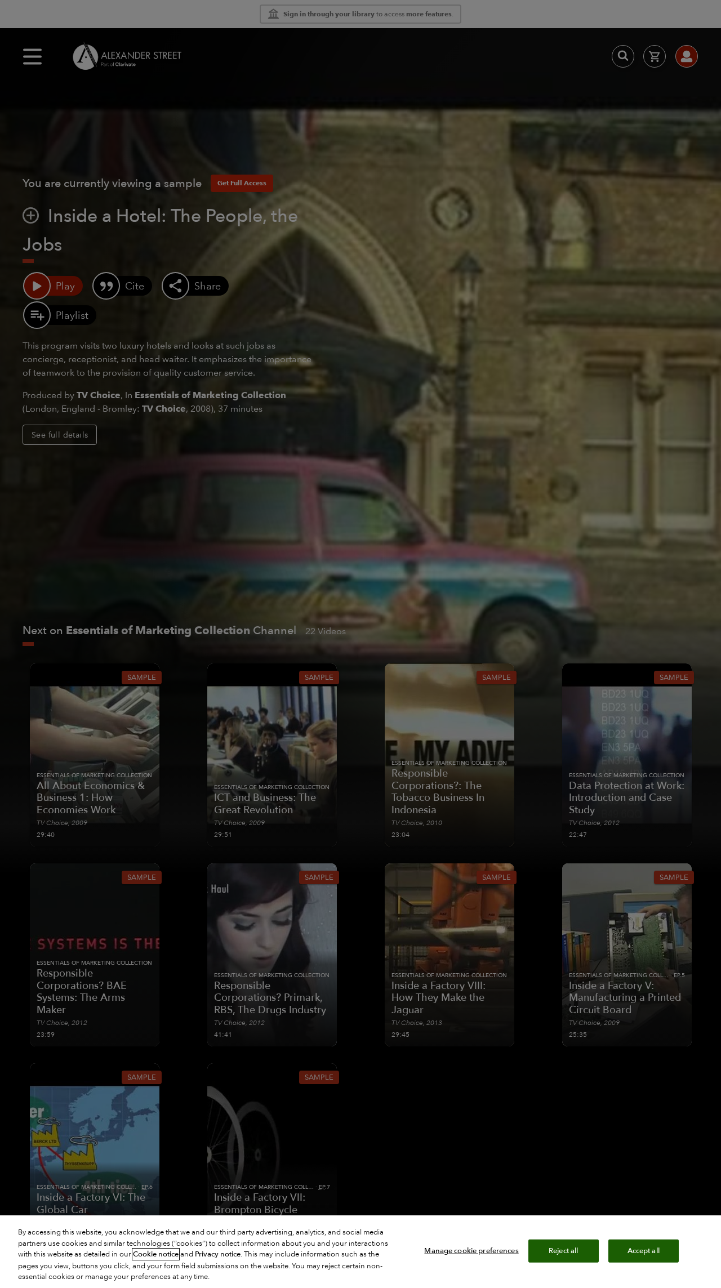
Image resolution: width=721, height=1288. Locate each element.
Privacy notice (218, 1254)
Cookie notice (156, 1254)
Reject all (563, 1250)
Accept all (643, 1250)
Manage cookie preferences (471, 1250)
